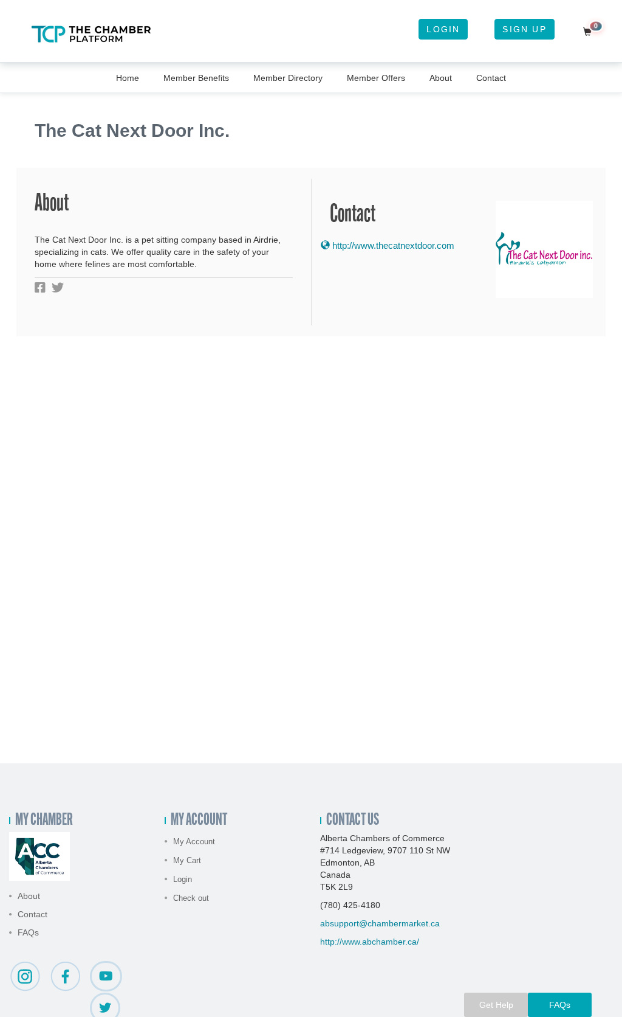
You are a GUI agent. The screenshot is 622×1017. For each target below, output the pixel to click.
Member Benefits (196, 78)
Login (443, 29)
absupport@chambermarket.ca (380, 923)
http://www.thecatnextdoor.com (392, 245)
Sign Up (524, 29)
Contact (491, 78)
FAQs (28, 932)
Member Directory (288, 78)
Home (127, 78)
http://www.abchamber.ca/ (369, 941)
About (440, 78)
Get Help (496, 1005)
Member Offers (376, 78)
